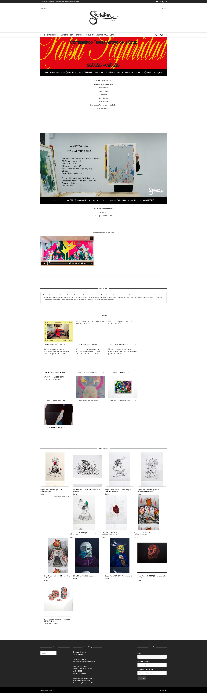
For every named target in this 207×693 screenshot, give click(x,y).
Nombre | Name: (143, 661)
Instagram (163, 1)
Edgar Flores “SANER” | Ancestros (84, 576)
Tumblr (166, 1)
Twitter (157, 1)
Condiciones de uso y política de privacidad (67, 1)
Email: (139, 653)
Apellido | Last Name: (145, 669)
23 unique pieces (103, 212)
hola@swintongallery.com (86, 661)
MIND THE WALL (102, 35)
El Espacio (44, 1)
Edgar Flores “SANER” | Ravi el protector (119, 576)
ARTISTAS (64, 35)
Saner (42, 494)
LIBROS (112, 35)
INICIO (42, 35)
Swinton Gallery (48, 690)
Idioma (163, 8)
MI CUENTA (90, 35)
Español (44, 653)
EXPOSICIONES (52, 35)
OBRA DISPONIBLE (76, 35)
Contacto (51, 1)
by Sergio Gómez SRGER (103, 216)
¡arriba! (162, 690)
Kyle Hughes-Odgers (51, 623)
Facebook (160, 1)
